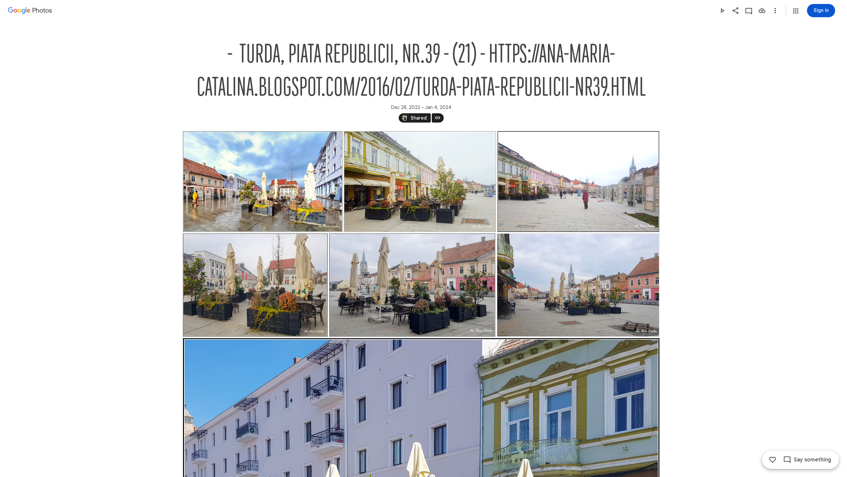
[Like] (772, 459)
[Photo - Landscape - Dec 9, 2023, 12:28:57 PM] (420, 181)
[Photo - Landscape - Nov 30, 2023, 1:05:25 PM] (255, 285)
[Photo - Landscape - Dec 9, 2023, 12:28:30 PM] (578, 181)
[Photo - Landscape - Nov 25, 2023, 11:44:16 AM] (578, 285)
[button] (795, 11)
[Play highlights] (722, 11)
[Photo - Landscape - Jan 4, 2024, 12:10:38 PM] (262, 181)
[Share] (735, 10)
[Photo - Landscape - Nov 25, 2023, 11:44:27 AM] (412, 285)
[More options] (775, 10)
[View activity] (748, 10)
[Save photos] (762, 10)
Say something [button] (812, 459)
